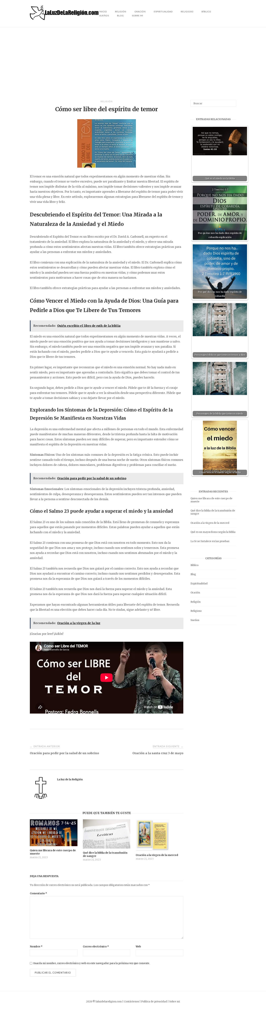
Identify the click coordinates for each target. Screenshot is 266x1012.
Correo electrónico (96, 946)
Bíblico (206, 11)
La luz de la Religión (70, 779)
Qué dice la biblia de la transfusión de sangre (213, 512)
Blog (120, 15)
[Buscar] (232, 102)
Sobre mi (137, 15)
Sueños (104, 15)
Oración (195, 592)
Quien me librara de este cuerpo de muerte (211, 500)
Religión (107, 101)
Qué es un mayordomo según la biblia (213, 532)
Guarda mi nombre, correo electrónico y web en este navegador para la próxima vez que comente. (91, 963)
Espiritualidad (163, 11)
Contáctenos (131, 1001)
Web (138, 946)
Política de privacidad (154, 1001)
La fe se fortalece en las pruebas (210, 541)
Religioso (187, 11)
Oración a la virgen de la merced (210, 523)
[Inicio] (64, 19)
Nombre (36, 946)
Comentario (38, 893)
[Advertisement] (133, 63)
